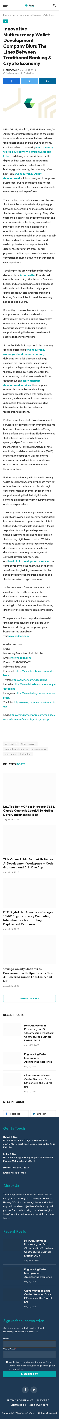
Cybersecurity (28, 743)
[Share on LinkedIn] (47, 81)
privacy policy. (16, 1369)
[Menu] (5, 5)
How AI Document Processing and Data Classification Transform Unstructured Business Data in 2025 (39, 1033)
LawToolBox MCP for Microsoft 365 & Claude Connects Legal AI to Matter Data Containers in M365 (29, 811)
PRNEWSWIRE (12, 70)
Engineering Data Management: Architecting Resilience (38, 1058)
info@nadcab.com (20, 657)
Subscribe (43, 1400)
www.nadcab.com (18, 636)
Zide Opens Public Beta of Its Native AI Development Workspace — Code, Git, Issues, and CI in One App (28, 863)
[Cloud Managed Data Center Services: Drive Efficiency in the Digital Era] (12, 1079)
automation (11, 743)
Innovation (10, 754)
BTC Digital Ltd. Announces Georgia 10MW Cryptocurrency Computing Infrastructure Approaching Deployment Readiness (28, 918)
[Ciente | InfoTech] (29, 5)
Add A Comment (29, 998)
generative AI (39, 749)
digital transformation (16, 749)
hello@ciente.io (18, 1172)
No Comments (12, 73)
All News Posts (39, 1405)
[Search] (54, 5)
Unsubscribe (18, 1405)
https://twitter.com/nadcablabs (29, 679)
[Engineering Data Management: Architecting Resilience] (12, 1058)
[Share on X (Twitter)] (29, 81)
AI (6, 21)
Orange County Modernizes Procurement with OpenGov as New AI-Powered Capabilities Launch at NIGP (28, 975)
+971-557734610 (20, 1167)
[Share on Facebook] (11, 81)
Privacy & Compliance (20, 1400)
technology (26, 754)
